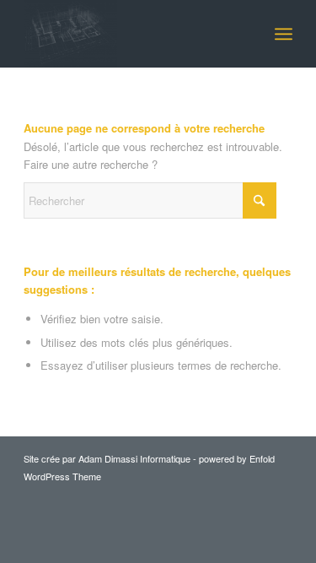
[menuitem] (283, 34)
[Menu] (283, 34)
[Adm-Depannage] (131, 34)
